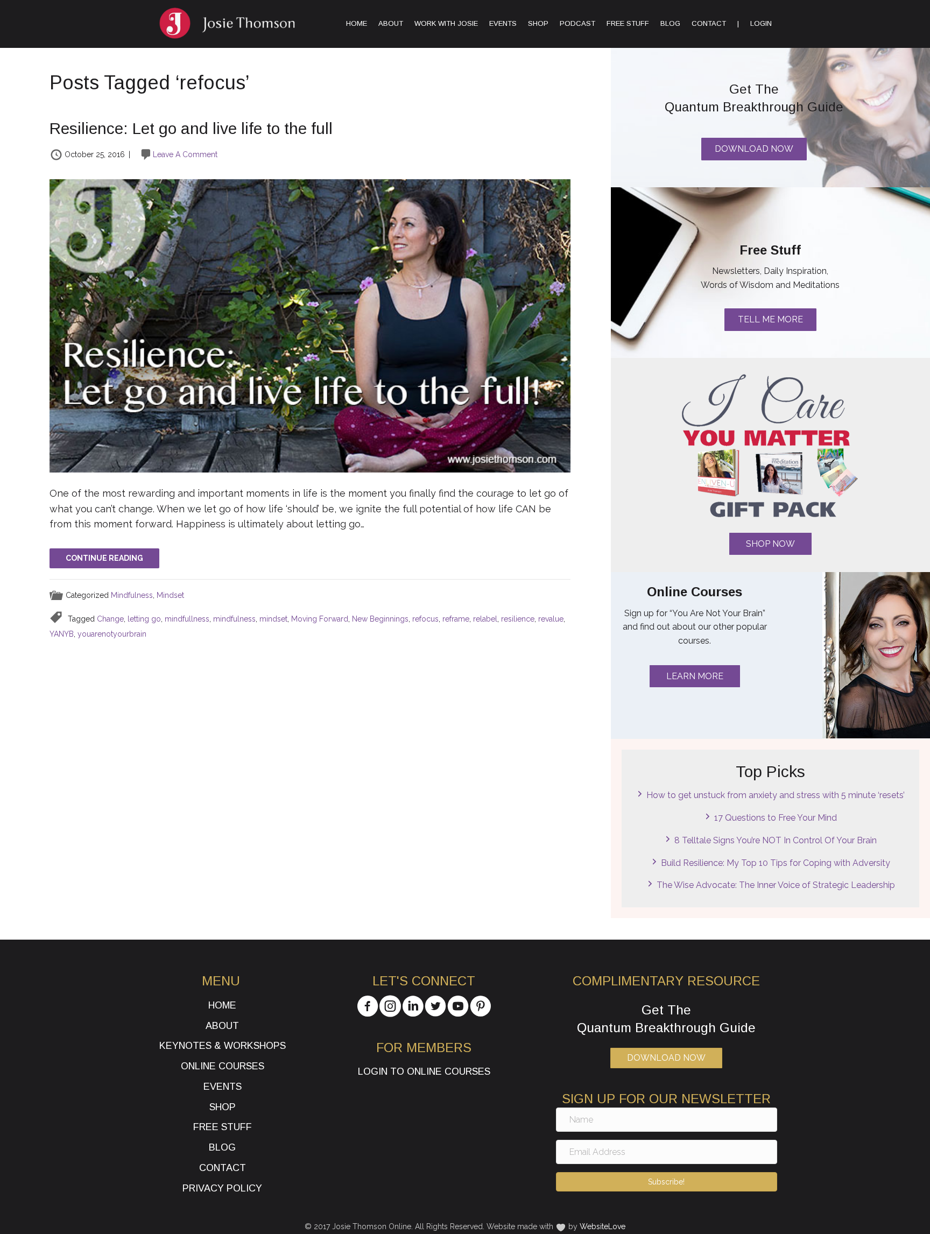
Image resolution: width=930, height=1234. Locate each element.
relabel (485, 619)
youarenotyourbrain (112, 634)
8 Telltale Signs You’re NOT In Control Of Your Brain (775, 840)
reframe (455, 619)
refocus (425, 619)
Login (761, 23)
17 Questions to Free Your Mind (775, 818)
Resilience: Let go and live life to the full (191, 128)
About (390, 23)
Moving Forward (319, 619)
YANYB (62, 634)
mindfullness (187, 619)
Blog (670, 23)
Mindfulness (132, 594)
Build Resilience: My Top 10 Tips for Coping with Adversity (775, 863)
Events (503, 23)
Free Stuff (628, 23)
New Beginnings (380, 619)
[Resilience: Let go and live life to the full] (310, 324)
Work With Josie (446, 23)
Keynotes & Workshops (222, 1045)
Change (110, 619)
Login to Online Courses (424, 1071)
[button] (770, 544)
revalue (550, 619)
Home (356, 23)
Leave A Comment (185, 154)
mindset (273, 619)
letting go (144, 619)
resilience (517, 619)
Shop (538, 23)
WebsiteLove (602, 1226)
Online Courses (222, 1066)
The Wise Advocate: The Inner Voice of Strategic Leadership (776, 885)
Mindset (170, 594)
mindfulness (234, 619)
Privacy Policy (222, 1188)
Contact (709, 23)
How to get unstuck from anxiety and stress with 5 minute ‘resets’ (775, 795)
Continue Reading (104, 558)
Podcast (577, 23)
